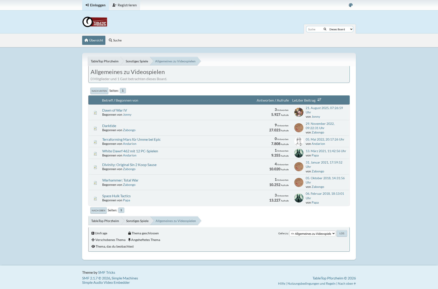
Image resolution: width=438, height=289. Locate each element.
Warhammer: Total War (120, 180)
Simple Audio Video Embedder (106, 282)
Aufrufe (283, 100)
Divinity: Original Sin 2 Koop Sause (129, 164)
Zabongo (129, 130)
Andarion (129, 144)
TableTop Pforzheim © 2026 (334, 278)
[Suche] (324, 29)
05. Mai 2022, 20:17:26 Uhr (325, 139)
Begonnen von (127, 100)
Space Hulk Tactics (116, 196)
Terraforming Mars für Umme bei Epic (131, 139)
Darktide (109, 125)
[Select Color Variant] (351, 5)
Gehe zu (283, 233)
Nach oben (98, 210)
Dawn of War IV (114, 110)
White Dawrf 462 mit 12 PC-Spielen (130, 151)
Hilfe (281, 283)
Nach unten (99, 91)
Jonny (127, 114)
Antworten (265, 100)
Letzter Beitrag (303, 100)
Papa (315, 155)
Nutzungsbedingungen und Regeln (311, 283)
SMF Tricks (106, 272)
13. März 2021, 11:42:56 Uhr (326, 151)
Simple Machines (125, 278)
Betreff (107, 100)
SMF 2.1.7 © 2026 (96, 278)
